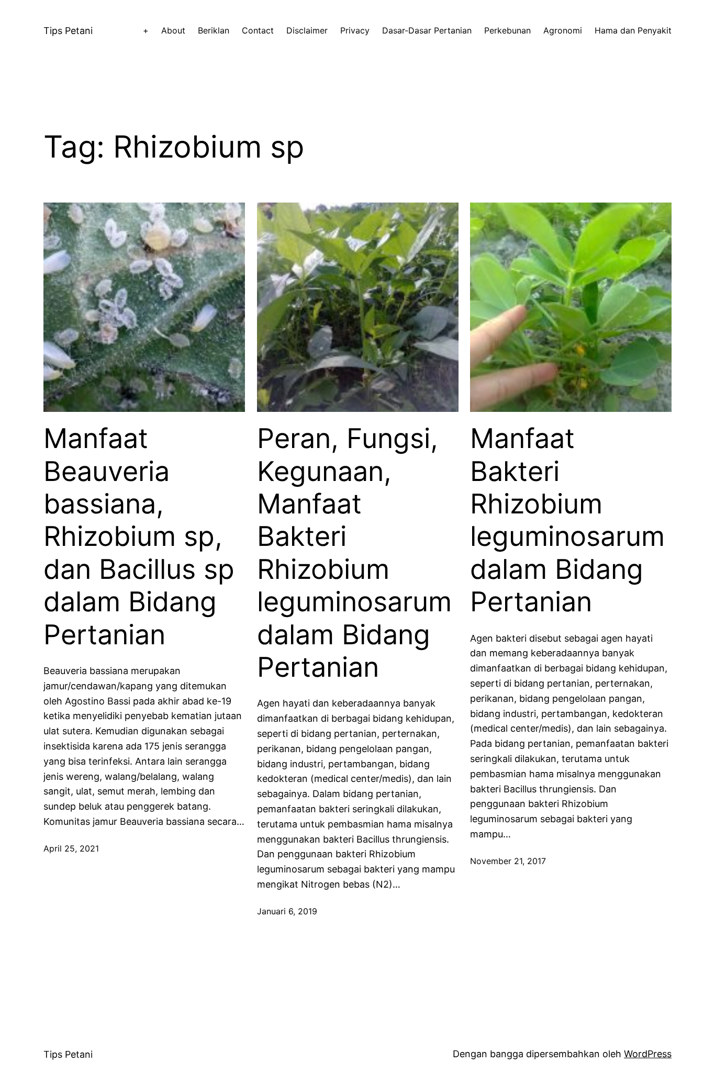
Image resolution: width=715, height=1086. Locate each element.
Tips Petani (68, 30)
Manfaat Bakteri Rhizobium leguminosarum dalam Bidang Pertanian (567, 520)
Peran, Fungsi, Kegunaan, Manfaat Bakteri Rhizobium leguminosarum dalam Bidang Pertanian (354, 553)
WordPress (648, 1053)
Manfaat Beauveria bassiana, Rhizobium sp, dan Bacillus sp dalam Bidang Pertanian (138, 536)
